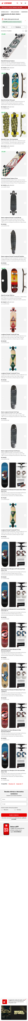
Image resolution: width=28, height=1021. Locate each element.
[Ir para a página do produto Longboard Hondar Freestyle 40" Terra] (14, 358)
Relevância (18, 27)
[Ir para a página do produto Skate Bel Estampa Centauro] (14, 46)
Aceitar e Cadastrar (14, 815)
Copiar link (18, 783)
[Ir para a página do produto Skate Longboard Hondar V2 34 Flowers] (14, 436)
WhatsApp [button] (11, 783)
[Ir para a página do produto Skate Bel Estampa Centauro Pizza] (14, 164)
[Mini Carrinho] (21, 3)
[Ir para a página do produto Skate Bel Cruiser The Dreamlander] (14, 124)
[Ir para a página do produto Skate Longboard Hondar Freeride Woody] (14, 203)
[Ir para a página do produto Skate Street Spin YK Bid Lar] (14, 280)
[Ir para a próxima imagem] (25, 46)
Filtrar (4, 27)
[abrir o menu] (25, 3)
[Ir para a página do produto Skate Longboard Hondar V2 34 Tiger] (14, 397)
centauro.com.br (5, 11)
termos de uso (18, 817)
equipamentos (24, 11)
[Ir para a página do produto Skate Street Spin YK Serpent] (14, 85)
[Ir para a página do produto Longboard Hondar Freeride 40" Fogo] (14, 320)
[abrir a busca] (17, 3)
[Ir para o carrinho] (21, 3)
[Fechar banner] (25, 999)
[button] (14, 19)
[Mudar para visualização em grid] (23, 31)
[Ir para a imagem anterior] (3, 46)
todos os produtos (15, 11)
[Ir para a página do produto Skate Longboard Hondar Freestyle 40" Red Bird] (14, 242)
